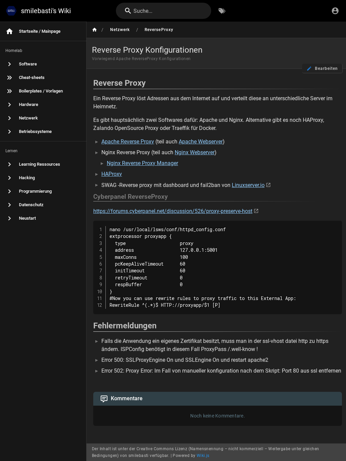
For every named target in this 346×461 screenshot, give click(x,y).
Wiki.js (203, 455)
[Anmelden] (335, 11)
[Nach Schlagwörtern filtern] (222, 11)
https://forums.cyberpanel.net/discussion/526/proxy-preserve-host (172, 211)
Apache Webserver (201, 141)
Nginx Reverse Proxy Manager (142, 163)
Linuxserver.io (248, 185)
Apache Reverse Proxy (127, 141)
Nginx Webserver (195, 152)
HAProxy (111, 174)
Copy (334, 226)
